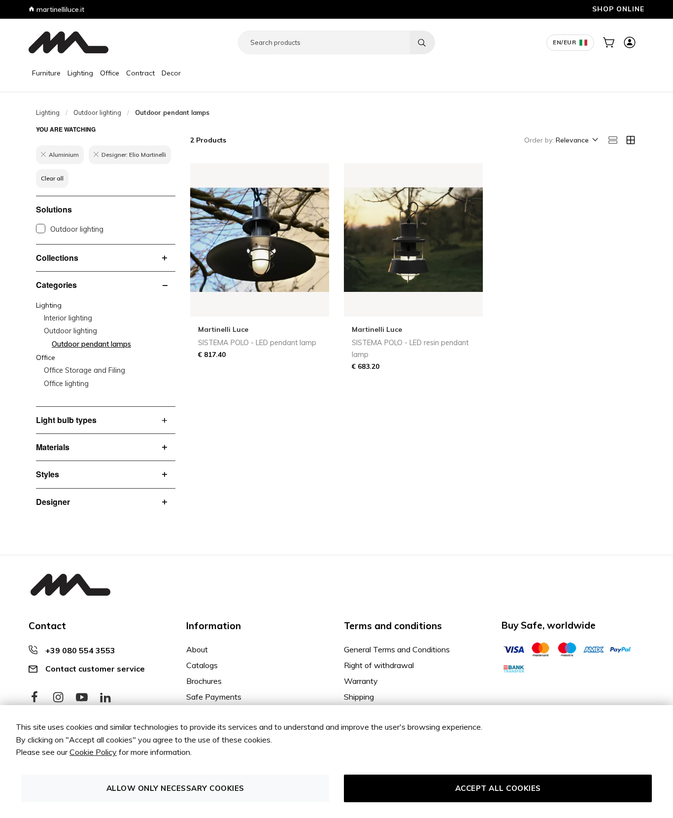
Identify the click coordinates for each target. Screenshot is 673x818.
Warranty (361, 681)
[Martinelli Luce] (68, 42)
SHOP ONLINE (618, 8)
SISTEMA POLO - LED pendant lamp (257, 342)
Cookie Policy (93, 752)
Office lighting (66, 383)
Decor (171, 73)
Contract (140, 73)
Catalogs (202, 665)
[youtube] (82, 697)
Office (109, 73)
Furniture (46, 73)
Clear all (52, 178)
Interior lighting (68, 318)
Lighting (80, 73)
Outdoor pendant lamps (91, 344)
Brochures (204, 681)
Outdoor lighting (97, 112)
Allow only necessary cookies (175, 788)
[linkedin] (105, 697)
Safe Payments (213, 697)
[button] (576, 140)
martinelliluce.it (59, 9)
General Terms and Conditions (397, 649)
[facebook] (34, 697)
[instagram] (58, 697)
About (197, 649)
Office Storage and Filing (84, 370)
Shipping (359, 697)
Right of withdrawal (379, 665)
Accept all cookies (498, 788)
